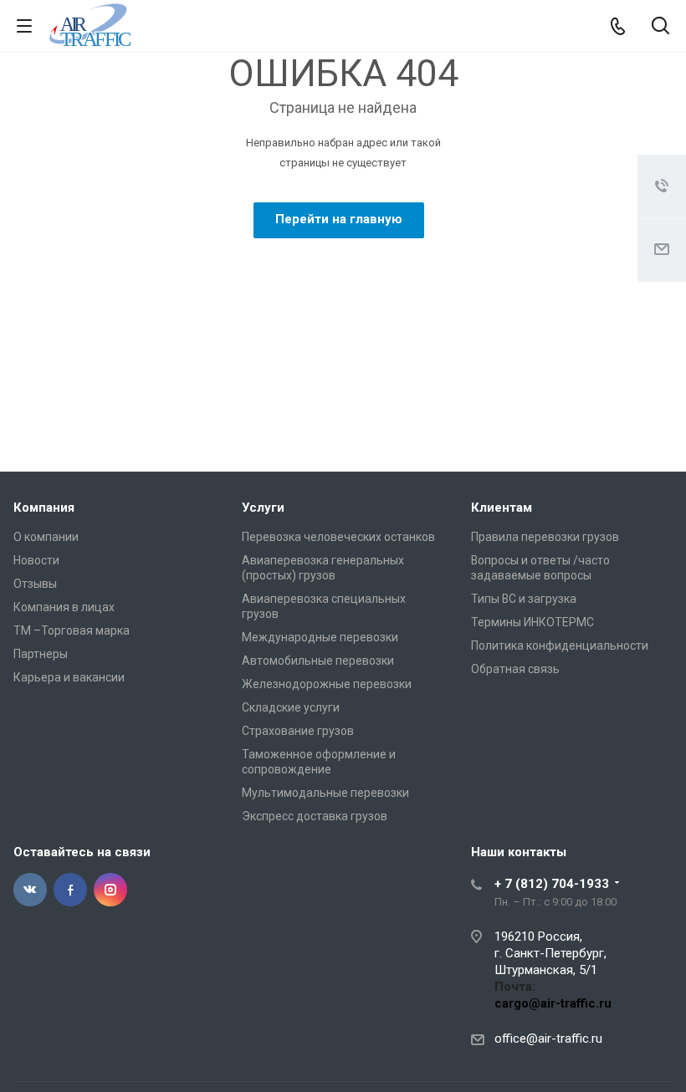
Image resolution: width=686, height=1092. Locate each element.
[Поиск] (660, 27)
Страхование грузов (298, 730)
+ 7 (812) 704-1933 (551, 883)
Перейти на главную (338, 219)
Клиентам (501, 507)
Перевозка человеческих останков (338, 536)
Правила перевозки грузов (545, 536)
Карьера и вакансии (69, 677)
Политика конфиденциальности (559, 645)
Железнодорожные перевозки (327, 684)
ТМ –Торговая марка (71, 630)
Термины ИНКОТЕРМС (532, 622)
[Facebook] (70, 889)
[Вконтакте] (30, 889)
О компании (46, 536)
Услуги (263, 507)
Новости (36, 560)
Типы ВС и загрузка (523, 598)
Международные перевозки (320, 637)
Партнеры (40, 654)
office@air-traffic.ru (548, 1038)
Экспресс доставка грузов (314, 816)
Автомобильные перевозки (318, 660)
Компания (43, 507)
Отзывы (35, 583)
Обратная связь (515, 669)
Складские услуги (291, 707)
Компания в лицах (64, 607)
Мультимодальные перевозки (325, 792)
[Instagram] (110, 889)
